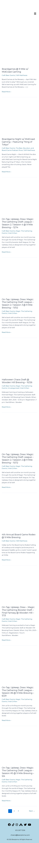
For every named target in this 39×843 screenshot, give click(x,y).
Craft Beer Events (8, 75)
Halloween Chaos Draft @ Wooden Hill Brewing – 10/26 (17, 381)
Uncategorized (13, 388)
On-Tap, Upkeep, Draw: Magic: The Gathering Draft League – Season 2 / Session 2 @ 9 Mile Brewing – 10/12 (18, 458)
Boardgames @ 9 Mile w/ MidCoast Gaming (15, 70)
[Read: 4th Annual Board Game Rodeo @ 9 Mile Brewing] (19, 513)
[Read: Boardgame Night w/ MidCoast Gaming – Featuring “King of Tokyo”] (19, 118)
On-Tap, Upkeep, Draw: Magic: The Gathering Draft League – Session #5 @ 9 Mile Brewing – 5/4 (18, 771)
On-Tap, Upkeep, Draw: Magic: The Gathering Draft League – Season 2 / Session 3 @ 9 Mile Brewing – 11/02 (18, 303)
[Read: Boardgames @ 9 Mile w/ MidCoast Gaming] (19, 48)
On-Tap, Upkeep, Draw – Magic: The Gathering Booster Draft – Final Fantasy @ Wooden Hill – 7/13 (18, 611)
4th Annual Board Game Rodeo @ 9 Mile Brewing (18, 536)
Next (32, 811)
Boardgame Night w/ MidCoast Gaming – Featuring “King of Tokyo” (18, 142)
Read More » (6, 92)
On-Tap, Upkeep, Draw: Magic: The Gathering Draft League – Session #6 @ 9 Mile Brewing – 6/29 (18, 691)
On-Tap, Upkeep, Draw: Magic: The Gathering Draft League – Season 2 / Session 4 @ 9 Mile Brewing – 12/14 (18, 223)
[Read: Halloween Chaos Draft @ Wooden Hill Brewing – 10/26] (19, 358)
